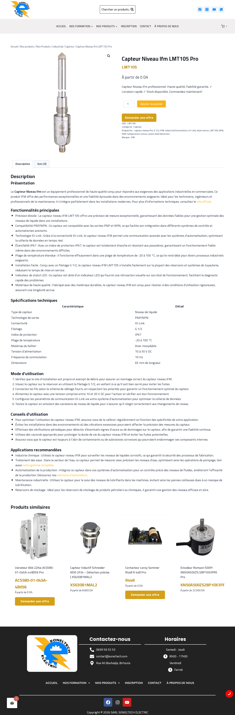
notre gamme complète (38, 465)
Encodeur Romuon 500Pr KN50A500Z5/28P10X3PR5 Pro (198, 572)
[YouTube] (214, 9)
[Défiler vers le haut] (229, 709)
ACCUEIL (61, 26)
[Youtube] (127, 702)
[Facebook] (200, 9)
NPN (221, 130)
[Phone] (221, 9)
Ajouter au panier (151, 104)
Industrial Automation (176, 130)
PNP (124, 134)
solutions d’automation (72, 475)
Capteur (137, 127)
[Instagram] (207, 9)
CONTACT (145, 26)
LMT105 (214, 130)
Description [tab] (22, 163)
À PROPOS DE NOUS (166, 26)
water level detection (159, 134)
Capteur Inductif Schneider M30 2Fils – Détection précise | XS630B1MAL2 (89, 572)
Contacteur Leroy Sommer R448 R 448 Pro (142, 570)
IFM (162, 130)
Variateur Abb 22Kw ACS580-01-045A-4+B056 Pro (34, 570)
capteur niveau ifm (143, 130)
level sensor (203, 130)
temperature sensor (137, 134)
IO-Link (192, 130)
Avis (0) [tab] (41, 163)
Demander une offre (139, 117)
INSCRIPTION (129, 26)
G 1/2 (156, 130)
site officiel (204, 201)
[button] (109, 56)
